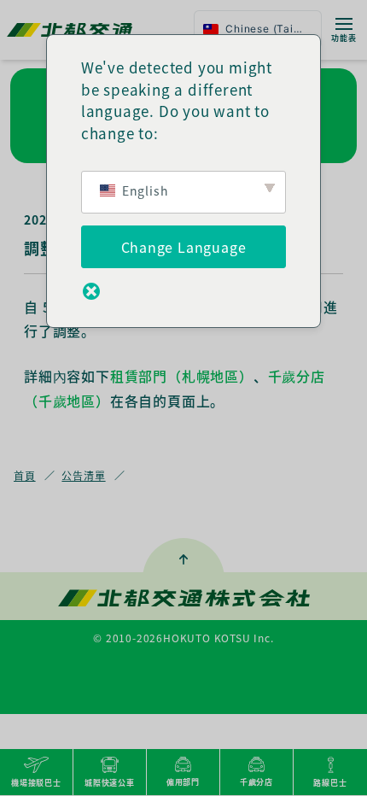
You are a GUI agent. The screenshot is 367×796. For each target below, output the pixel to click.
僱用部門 (183, 781)
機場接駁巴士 (36, 782)
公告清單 (83, 475)
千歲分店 (257, 781)
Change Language (184, 247)
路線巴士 (330, 782)
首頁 (25, 475)
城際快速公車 (109, 782)
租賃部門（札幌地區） (181, 376)
